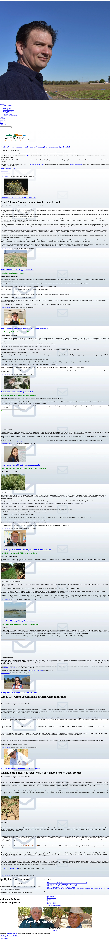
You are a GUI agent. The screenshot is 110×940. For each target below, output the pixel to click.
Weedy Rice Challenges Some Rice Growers (19, 692)
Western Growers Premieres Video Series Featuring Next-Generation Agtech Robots (36, 147)
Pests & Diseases (51, 902)
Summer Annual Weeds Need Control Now (18, 198)
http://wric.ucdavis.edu (9, 667)
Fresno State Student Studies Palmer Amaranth (20, 465)
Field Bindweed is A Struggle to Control (17, 269)
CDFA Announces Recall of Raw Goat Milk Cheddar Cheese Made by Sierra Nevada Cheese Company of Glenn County (78, 888)
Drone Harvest (4, 171)
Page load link (4, 938)
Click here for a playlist (76, 164)
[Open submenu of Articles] (4, 104)
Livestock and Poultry (53, 899)
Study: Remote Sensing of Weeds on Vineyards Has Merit (24, 328)
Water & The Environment (54, 905)
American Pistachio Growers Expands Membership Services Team (64, 884)
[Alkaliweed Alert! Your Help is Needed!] (17, 388)
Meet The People (51, 900)
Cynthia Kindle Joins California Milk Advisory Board (61, 887)
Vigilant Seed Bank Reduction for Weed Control (20, 768)
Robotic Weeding (5, 173)
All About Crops (51, 895)
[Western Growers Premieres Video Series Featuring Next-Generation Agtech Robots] (16, 143)
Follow (55, 930)
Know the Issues (51, 898)
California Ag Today (6, 176)
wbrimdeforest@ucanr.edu (36, 670)
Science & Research (52, 903)
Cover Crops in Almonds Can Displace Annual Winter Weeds (26, 549)
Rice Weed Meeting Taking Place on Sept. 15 (19, 621)
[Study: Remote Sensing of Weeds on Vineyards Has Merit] (15, 325)
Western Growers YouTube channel (36, 164)
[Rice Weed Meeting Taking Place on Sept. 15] (15, 617)
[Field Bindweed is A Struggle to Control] (15, 266)
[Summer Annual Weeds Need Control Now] (16, 194)
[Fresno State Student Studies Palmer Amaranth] (15, 461)
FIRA (28, 155)
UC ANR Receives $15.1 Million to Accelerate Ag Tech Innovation (64, 885)
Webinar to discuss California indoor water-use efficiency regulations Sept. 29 (67, 883)
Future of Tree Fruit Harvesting (9, 168)
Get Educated (50, 896)
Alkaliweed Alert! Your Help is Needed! (17, 392)
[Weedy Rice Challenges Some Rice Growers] (17, 689)
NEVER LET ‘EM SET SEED (9, 868)
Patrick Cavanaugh (5, 673)
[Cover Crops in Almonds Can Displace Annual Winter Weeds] (15, 546)
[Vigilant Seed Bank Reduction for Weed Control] (16, 765)
